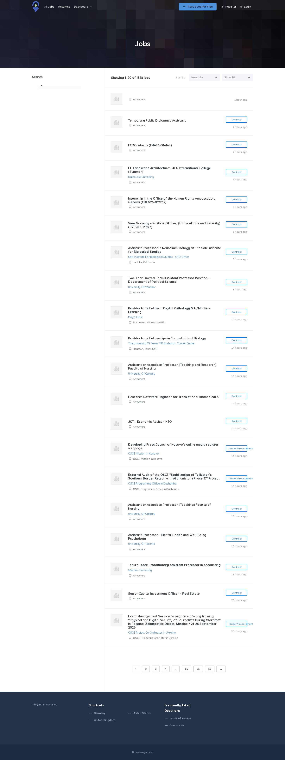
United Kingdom (104, 720)
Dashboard (81, 6)
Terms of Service (180, 718)
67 (209, 668)
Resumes (64, 6)
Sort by (180, 77)
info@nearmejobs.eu (44, 704)
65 (186, 668)
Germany (99, 713)
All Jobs (49, 6)
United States (142, 713)
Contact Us (176, 725)
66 (198, 668)
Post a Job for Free (200, 6)
